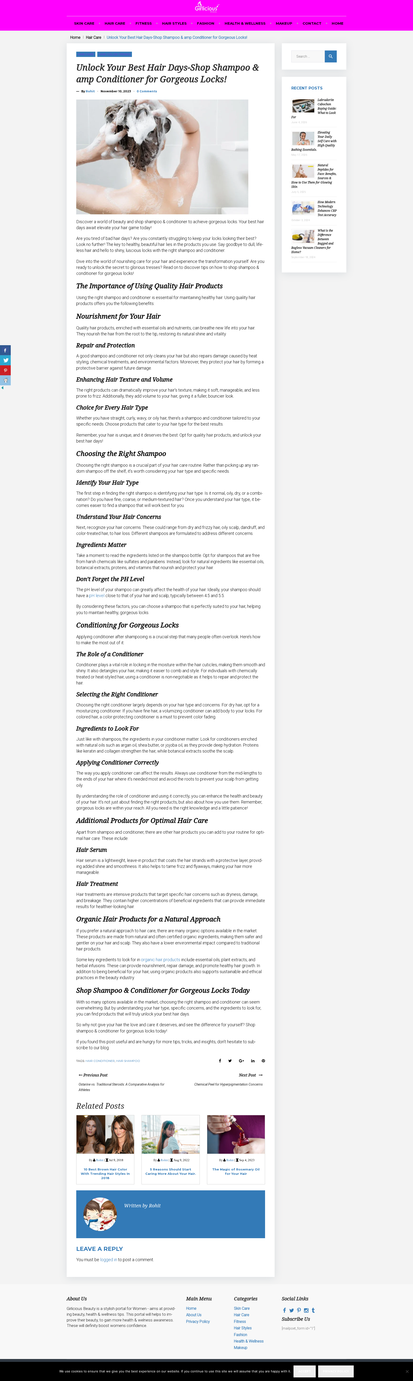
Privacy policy (336, 1371)
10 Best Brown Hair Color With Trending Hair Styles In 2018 (105, 1173)
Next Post (249, 1075)
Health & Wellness (245, 23)
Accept (304, 1371)
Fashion (205, 23)
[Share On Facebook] (5, 350)
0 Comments (147, 91)
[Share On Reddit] (5, 380)
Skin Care (84, 23)
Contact (312, 23)
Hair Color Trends (114, 54)
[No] (407, 1371)
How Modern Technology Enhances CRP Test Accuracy (327, 208)
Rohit (90, 91)
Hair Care (115, 23)
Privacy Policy (198, 1321)
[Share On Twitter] (5, 360)
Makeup (284, 23)
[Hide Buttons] (2, 389)
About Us (193, 1315)
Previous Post (95, 1075)
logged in (108, 1259)
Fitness (144, 23)
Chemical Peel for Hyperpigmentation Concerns (228, 1084)
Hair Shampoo (128, 1061)
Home (337, 23)
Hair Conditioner (100, 1061)
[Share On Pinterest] (5, 370)
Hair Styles (174, 23)
